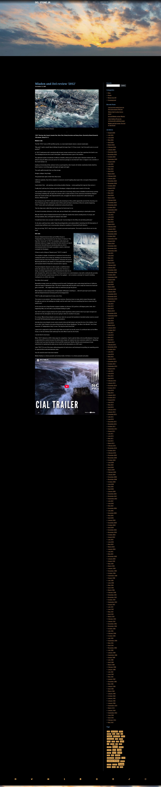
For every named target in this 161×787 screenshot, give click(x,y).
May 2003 (110, 544)
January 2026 (111, 149)
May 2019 (110, 306)
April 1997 (111, 614)
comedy (123, 736)
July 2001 (110, 551)
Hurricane (121, 747)
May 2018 (110, 320)
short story (109, 764)
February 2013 (112, 409)
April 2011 (111, 441)
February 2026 (112, 147)
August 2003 (111, 537)
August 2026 (111, 132)
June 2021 (111, 255)
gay (108, 744)
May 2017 (110, 337)
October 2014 (111, 388)
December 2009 (112, 455)
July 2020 (110, 282)
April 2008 (111, 489)
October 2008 (111, 482)
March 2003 (111, 547)
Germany (112, 744)
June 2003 (111, 542)
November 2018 (112, 313)
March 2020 (111, 287)
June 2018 (111, 318)
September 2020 (112, 277)
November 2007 (112, 496)
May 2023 (110, 219)
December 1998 (112, 571)
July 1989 (110, 650)
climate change (117, 736)
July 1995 (110, 638)
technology (115, 764)
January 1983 (111, 698)
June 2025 (111, 166)
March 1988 (111, 664)
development (110, 738)
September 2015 (112, 366)
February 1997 (112, 619)
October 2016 (111, 349)
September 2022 (112, 238)
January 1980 (111, 703)
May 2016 (110, 356)
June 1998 (111, 583)
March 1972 (111, 708)
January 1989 (111, 652)
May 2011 (110, 438)
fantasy (113, 741)
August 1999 (111, 561)
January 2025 (111, 178)
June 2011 (111, 436)
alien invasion (114, 731)
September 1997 (112, 602)
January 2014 (111, 395)
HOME (86, 2)
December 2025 (112, 152)
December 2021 (112, 246)
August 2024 (111, 188)
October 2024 (111, 185)
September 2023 (112, 210)
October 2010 (111, 450)
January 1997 (111, 621)
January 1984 (111, 693)
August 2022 (111, 241)
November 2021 (112, 248)
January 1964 (111, 710)
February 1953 (112, 720)
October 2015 (111, 364)
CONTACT (124, 2)
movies (120, 752)
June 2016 (111, 354)
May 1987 (110, 676)
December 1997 (112, 595)
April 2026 (111, 142)
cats (122, 733)
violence (113, 767)
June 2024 (111, 190)
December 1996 (112, 623)
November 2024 (112, 183)
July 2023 (110, 214)
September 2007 (112, 498)
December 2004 (112, 522)
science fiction (113, 761)
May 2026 (110, 140)
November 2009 (112, 457)
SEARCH (123, 85)
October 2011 (111, 426)
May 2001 (110, 554)
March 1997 (111, 616)
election (108, 741)
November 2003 (112, 532)
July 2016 (110, 351)
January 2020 (111, 291)
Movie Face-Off (112, 97)
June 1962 (111, 715)
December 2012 (112, 414)
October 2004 (111, 525)
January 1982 (111, 701)
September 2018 (112, 315)
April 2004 (111, 527)
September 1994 (112, 640)
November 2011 (112, 424)
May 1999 (110, 563)
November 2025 (112, 154)
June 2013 (111, 402)
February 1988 (112, 667)
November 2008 (112, 479)
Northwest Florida (110, 758)
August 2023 (111, 212)
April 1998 (111, 587)
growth (120, 744)
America (121, 731)
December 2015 (112, 361)
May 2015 (110, 376)
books (114, 733)
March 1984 (111, 691)
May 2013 (110, 404)
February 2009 (112, 472)
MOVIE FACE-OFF (104, 2)
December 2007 (112, 494)
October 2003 (111, 534)
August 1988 (111, 657)
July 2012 (110, 417)
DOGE (116, 738)
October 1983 (111, 696)
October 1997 (111, 599)
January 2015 (111, 383)
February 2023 (112, 226)
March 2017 (111, 342)
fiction (117, 741)
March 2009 (111, 469)
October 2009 (111, 460)
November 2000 (112, 556)
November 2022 (112, 234)
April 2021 (111, 260)
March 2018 (111, 325)
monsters (109, 752)
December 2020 (112, 270)
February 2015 (112, 380)
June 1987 (111, 674)
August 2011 (111, 431)
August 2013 (111, 400)
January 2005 (111, 520)
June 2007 (111, 503)
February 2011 (112, 445)
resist (123, 758)
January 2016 (111, 359)
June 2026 (111, 137)
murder (108, 755)
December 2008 (112, 477)
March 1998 (111, 590)
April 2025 (111, 171)
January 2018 (111, 327)
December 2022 (112, 231)
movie (114, 752)
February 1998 (112, 592)
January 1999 (111, 568)
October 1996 (111, 628)
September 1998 (112, 575)
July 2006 (110, 510)
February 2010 (112, 453)
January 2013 (111, 412)
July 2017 (110, 332)
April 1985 (111, 688)
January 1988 (111, 669)
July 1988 (110, 660)
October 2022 (111, 236)
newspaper (117, 755)
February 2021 (112, 265)
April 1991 (111, 645)
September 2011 (112, 429)
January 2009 (111, 474)
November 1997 (112, 597)
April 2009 (111, 467)
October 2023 (111, 207)
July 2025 (110, 164)
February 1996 (112, 633)
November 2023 (112, 205)
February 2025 (112, 176)
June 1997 (111, 609)
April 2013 (111, 407)
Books (109, 95)
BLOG (94, 2)
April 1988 (111, 662)
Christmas (109, 736)
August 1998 (111, 578)
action (108, 731)
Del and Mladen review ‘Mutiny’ (116, 116)
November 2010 (112, 448)
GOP (116, 744)
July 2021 (110, 253)
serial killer (122, 761)
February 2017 (112, 344)
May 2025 (110, 169)
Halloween (109, 747)
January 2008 (111, 491)
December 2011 (112, 421)
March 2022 (111, 243)
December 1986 (112, 681)
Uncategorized (112, 100)
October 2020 (111, 275)
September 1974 (112, 705)
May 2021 (110, 258)
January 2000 (111, 559)
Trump (121, 764)
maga (119, 750)
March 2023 (111, 224)
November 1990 (112, 648)
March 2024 (111, 197)
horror (115, 747)
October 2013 (111, 397)
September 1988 (112, 655)
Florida (122, 741)
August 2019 (111, 301)
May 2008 (110, 486)
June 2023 (111, 217)
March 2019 (111, 311)
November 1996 (112, 626)
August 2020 (111, 279)
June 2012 (111, 419)
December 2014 (112, 385)
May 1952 (110, 722)
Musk (112, 755)
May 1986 (110, 684)
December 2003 (112, 530)
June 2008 (111, 484)
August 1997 (111, 604)
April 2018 (111, 323)
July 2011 (110, 433)
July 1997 (110, 607)
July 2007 (110, 501)
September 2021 (112, 250)
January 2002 (111, 549)
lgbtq (114, 750)
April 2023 (111, 222)
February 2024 (112, 200)
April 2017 (111, 339)
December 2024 (112, 181)
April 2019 (111, 308)
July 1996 (110, 631)
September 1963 (112, 713)
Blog (109, 93)
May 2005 (110, 515)
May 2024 (110, 193)
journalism (109, 750)
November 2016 (112, 347)
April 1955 (111, 717)
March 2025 (111, 173)
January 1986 (111, 686)
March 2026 (111, 145)
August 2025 (111, 161)
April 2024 (111, 195)
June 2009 (111, 462)
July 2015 (110, 371)
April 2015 (111, 378)
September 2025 (112, 159)
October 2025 (111, 157)
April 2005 (111, 518)
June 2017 (111, 335)
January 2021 (111, 267)
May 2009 (110, 465)
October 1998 (111, 573)
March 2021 (111, 263)
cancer (118, 733)
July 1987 (110, 672)
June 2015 (111, 373)
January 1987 (111, 679)
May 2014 (110, 392)
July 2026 (110, 135)
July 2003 (110, 539)
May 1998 (110, 585)
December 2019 (112, 294)
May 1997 (110, 611)
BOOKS (115, 2)
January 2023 (111, 229)
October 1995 (111, 636)
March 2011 (111, 443)
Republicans (118, 758)
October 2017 (111, 330)
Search (108, 83)
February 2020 (112, 289)
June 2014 (111, 390)
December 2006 (112, 508)
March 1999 (111, 566)
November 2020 (112, 272)
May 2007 (110, 506)
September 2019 (112, 299)
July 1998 (110, 580)
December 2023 (112, 202)
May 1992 (110, 643)
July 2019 (110, 303)
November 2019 (112, 296)
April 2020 (111, 284)
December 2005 (112, 513)
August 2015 (111, 368)
